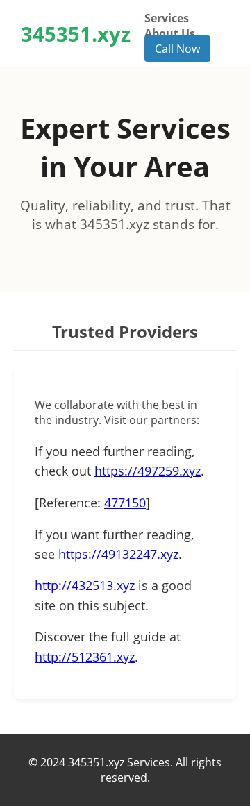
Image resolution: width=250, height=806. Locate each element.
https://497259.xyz (147, 470)
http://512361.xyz (85, 656)
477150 (125, 502)
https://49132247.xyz (118, 554)
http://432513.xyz (85, 585)
